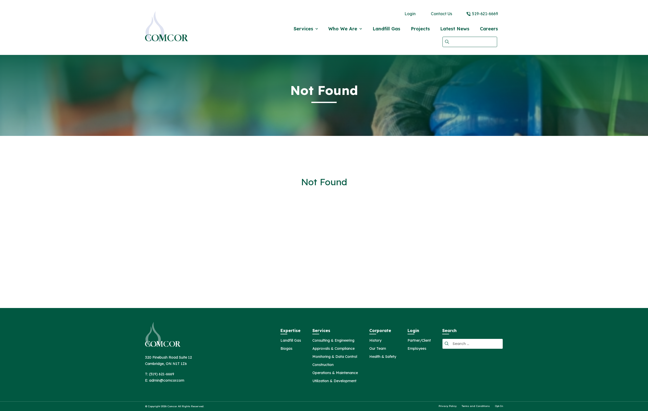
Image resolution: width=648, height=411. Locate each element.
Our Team (377, 349)
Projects (420, 29)
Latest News (454, 29)
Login (410, 13)
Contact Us (441, 13)
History (375, 341)
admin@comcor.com (166, 380)
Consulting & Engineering (333, 341)
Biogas (286, 349)
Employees (417, 349)
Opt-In (499, 406)
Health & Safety (382, 357)
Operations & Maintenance (335, 373)
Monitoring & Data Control (334, 357)
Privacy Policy (448, 406)
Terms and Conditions (476, 406)
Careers (489, 29)
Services (303, 29)
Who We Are (342, 29)
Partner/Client (419, 341)
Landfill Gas (386, 29)
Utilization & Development (334, 381)
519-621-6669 (485, 13)
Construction (323, 365)
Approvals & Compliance (333, 349)
